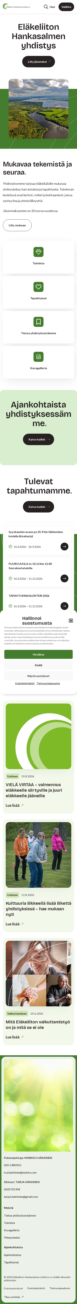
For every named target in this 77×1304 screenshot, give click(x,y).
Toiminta (9, 1222)
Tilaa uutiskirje (12, 1296)
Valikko (66, 6)
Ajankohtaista (12, 1255)
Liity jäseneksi (37, 61)
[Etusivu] (16, 6)
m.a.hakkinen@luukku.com (20, 1172)
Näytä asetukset (38, 675)
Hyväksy (38, 654)
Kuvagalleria (11, 1230)
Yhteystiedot (12, 1237)
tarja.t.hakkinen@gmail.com (21, 1196)
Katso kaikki (37, 439)
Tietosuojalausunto (48, 683)
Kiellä (38, 665)
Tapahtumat (11, 1262)
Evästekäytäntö (25, 683)
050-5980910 (12, 1165)
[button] (71, 620)
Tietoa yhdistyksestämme (20, 1215)
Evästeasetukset (13, 1288)
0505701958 (12, 1189)
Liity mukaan (17, 225)
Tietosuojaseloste (59, 1288)
